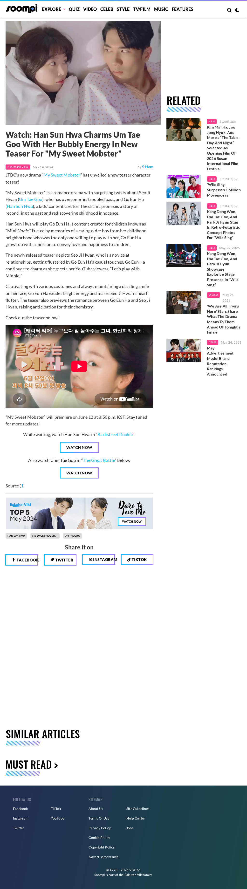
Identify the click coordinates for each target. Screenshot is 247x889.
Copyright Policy (102, 847)
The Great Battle (99, 460)
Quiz (74, 9)
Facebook (27, 560)
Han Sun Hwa (20, 206)
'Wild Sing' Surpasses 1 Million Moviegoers (224, 189)
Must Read (29, 764)
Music (161, 9)
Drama (213, 294)
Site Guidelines (137, 809)
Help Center (135, 818)
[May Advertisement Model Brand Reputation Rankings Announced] (183, 350)
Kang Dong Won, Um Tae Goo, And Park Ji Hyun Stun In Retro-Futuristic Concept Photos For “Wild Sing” (223, 224)
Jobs (129, 828)
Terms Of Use (99, 818)
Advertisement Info (103, 857)
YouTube (57, 818)
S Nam (147, 166)
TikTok (56, 809)
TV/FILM (142, 9)
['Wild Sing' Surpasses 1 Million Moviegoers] (183, 186)
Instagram (103, 559)
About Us (96, 809)
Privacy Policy (100, 828)
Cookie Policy (99, 837)
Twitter (63, 560)
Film (212, 121)
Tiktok (139, 559)
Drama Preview (17, 166)
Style (123, 9)
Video (90, 9)
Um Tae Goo (30, 199)
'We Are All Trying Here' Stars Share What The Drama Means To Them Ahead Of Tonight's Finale (223, 319)
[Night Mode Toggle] (237, 10)
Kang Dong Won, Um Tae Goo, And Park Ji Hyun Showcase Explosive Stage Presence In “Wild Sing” (223, 269)
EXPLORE (51, 9)
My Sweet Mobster (62, 175)
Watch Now (79, 447)
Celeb (106, 9)
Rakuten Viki (133, 875)
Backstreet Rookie (114, 434)
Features (182, 9)
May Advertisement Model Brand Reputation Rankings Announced (220, 361)
